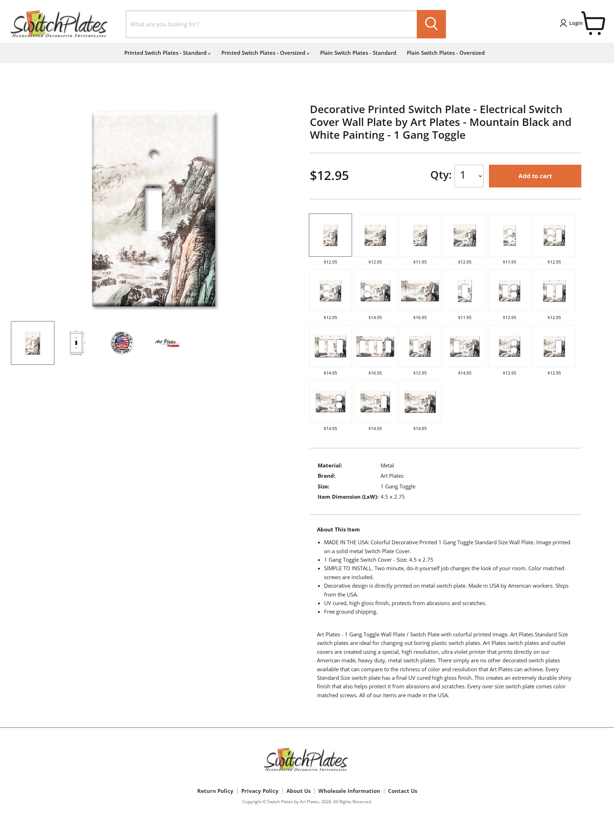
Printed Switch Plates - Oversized (264, 52)
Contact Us (402, 790)
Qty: (442, 174)
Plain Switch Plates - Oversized (446, 52)
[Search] (431, 24)
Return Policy (215, 790)
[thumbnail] (32, 343)
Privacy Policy (260, 790)
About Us (298, 790)
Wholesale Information (349, 790)
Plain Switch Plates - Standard (358, 52)
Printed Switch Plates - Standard (166, 52)
